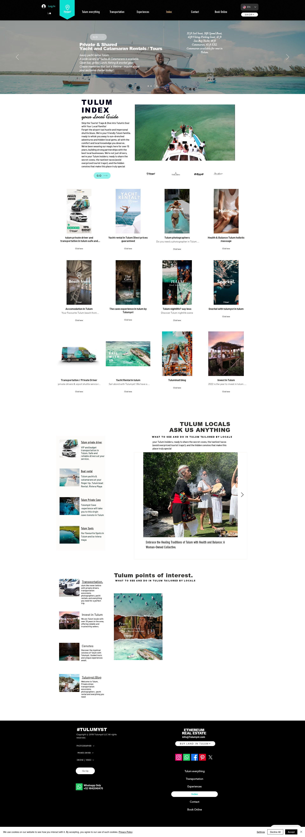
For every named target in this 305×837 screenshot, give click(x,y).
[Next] (287, 57)
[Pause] (139, 156)
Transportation (194, 778)
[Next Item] (242, 494)
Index (194, 794)
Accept (291, 832)
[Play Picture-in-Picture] (225, 156)
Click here (79, 248)
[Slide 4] (148, 86)
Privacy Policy (125, 832)
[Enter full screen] (231, 156)
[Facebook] (194, 757)
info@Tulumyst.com (193, 737)
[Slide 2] (153, 86)
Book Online (194, 809)
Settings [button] (261, 832)
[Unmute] (144, 156)
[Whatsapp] (79, 786)
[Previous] (17, 57)
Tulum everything (195, 771)
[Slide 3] (151, 86)
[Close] (301, 831)
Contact (194, 801)
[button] (49, 13)
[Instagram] (178, 757)
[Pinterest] (202, 757)
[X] (210, 757)
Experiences (194, 786)
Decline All (275, 832)
